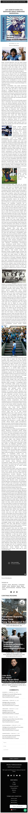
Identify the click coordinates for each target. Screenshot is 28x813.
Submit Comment (14, 758)
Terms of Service (14, 804)
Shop (14, 782)
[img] (8, 775)
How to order (14, 798)
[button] (14, 809)
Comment (5, 749)
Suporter (4, 589)
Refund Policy (14, 802)
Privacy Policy (14, 800)
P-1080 (14, 784)
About (14, 792)
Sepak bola (18, 587)
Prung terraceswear (10, 587)
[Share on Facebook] (11, 592)
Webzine (14, 790)
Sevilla (23, 587)
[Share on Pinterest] (16, 592)
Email (4, 746)
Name (4, 742)
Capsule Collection (14, 786)
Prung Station (14, 788)
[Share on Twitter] (14, 592)
